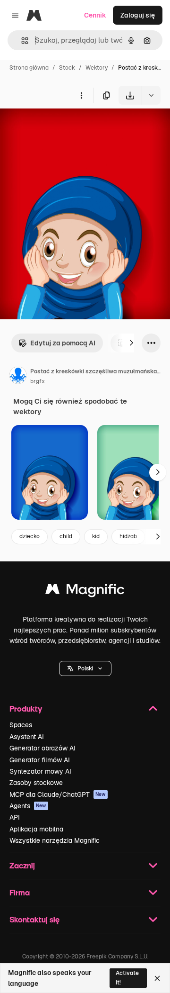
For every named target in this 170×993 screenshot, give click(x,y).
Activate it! (127, 977)
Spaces (20, 725)
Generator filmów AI (39, 760)
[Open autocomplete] (21, 40)
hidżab (128, 536)
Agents (27, 806)
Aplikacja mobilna (36, 829)
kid (96, 536)
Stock (67, 68)
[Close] (157, 978)
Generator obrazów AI (42, 748)
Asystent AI (26, 736)
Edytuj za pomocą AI (62, 343)
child (66, 536)
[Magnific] (85, 591)
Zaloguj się (137, 15)
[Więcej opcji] (81, 95)
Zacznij (22, 865)
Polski (85, 668)
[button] (85, 668)
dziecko (29, 536)
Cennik (95, 15)
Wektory (96, 68)
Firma (19, 892)
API (14, 817)
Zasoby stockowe (36, 782)
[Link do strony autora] (17, 377)
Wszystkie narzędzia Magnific (54, 840)
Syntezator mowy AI (40, 771)
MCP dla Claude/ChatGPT (57, 794)
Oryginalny (65, 126)
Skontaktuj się (34, 919)
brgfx (37, 381)
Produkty (25, 708)
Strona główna (29, 68)
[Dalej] (131, 343)
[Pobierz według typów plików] (151, 95)
